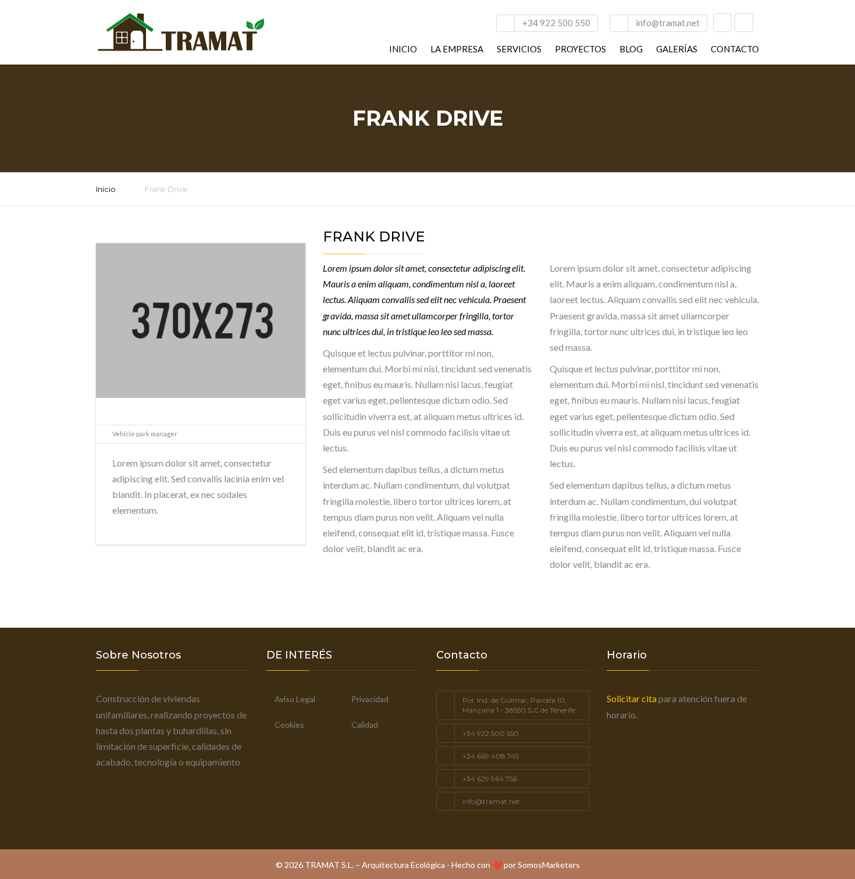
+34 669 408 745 (490, 756)
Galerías (676, 49)
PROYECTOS (580, 49)
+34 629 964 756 (489, 778)
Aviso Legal (295, 699)
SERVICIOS (519, 49)
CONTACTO (735, 49)
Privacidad (370, 699)
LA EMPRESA (456, 49)
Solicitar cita (632, 698)
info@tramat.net (668, 22)
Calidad (364, 724)
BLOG (631, 49)
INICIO (403, 49)
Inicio (106, 189)
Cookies (289, 724)
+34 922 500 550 (556, 22)
